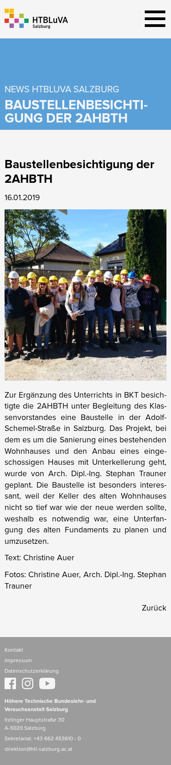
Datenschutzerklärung (32, 671)
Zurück (154, 608)
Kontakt (14, 650)
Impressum (18, 661)
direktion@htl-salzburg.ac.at (39, 749)
